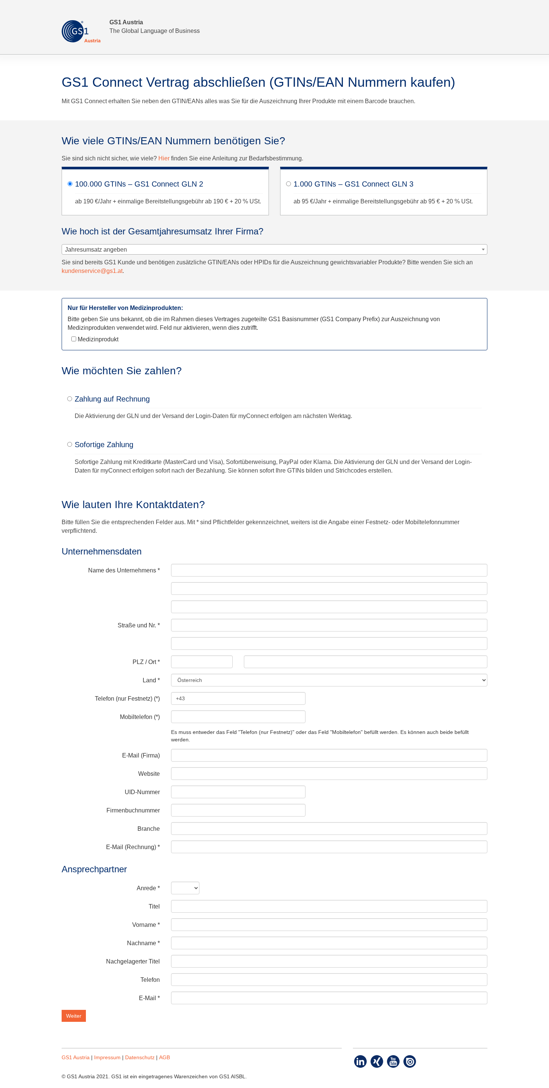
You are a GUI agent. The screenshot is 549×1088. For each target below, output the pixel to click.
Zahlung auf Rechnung (112, 399)
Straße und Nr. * (139, 625)
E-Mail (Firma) (141, 755)
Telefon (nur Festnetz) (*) (127, 698)
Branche (148, 829)
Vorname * (146, 925)
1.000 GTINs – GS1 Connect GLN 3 (353, 184)
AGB (164, 1057)
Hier (164, 158)
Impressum (107, 1057)
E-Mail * (149, 998)
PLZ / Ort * (146, 662)
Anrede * (148, 888)
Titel (154, 906)
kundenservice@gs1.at (92, 271)
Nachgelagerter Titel (133, 961)
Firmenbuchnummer (133, 810)
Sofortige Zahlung (104, 444)
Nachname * (143, 943)
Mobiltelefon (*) (140, 717)
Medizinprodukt (97, 339)
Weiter (73, 1016)
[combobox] (274, 249)
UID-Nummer (142, 792)
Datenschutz (140, 1057)
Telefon (150, 980)
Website (149, 774)
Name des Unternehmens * (124, 570)
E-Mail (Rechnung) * (133, 847)
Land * (151, 680)
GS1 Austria (76, 1057)
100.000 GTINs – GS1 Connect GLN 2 (139, 184)
